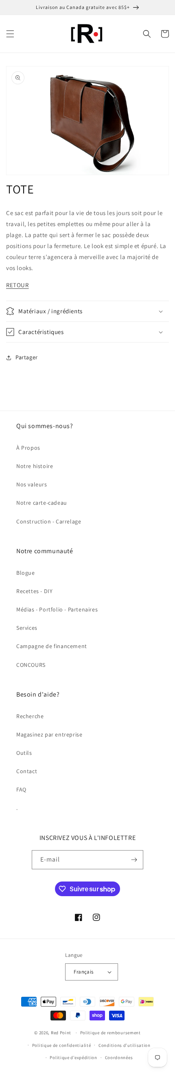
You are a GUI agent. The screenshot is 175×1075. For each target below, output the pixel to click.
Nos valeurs (31, 484)
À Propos (28, 447)
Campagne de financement (51, 646)
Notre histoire (34, 466)
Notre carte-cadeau (41, 502)
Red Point (61, 1032)
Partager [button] (26, 357)
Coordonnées (119, 1057)
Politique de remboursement (110, 1032)
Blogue (25, 572)
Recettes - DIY (34, 591)
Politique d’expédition (73, 1057)
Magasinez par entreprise (49, 734)
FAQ (21, 789)
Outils (24, 752)
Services (26, 627)
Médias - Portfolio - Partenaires (57, 609)
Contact (26, 771)
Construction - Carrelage (48, 521)
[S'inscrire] (134, 859)
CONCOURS (31, 664)
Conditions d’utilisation (124, 1045)
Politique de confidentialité (61, 1045)
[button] (10, 34)
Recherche (30, 716)
